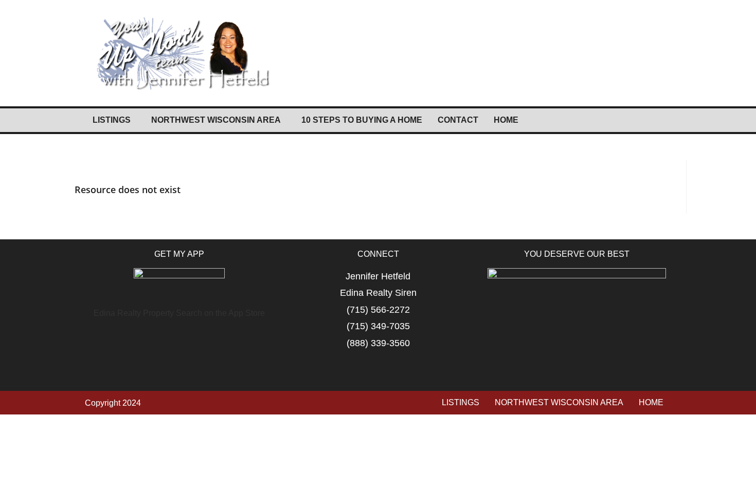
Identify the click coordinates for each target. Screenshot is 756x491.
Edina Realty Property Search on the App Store (179, 312)
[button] (114, 120)
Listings (112, 120)
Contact (458, 120)
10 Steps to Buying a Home (361, 120)
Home (506, 120)
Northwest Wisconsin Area (216, 120)
